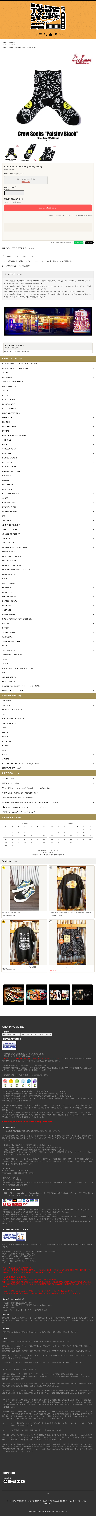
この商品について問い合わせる (56, 215)
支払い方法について (19, 1501)
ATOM (50, 1503)
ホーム (9, 1501)
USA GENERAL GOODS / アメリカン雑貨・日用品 (22, 47)
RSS (45, 1503)
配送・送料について (34, 1501)
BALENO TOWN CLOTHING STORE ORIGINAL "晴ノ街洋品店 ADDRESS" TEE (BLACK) (24, 967)
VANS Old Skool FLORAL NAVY (11, 913)
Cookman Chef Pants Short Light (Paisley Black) (63, 967)
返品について (70, 215)
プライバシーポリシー (80, 1501)
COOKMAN (12, 42)
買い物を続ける (55, 242)
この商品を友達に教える (66, 242)
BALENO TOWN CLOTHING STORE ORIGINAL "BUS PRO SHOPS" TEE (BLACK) (71, 913)
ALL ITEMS (12, 45)
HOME (4, 42)
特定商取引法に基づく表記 (85, 215)
